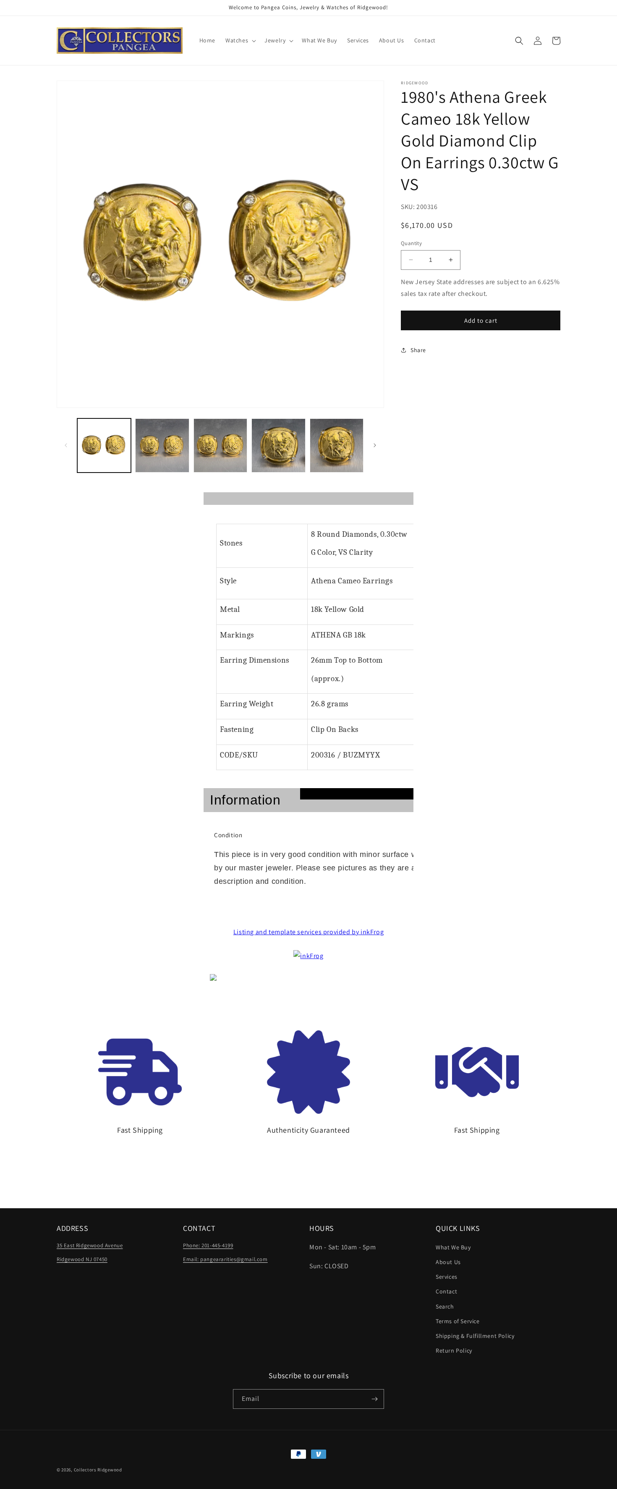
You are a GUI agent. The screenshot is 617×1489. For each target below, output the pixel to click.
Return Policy (454, 1350)
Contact (446, 1291)
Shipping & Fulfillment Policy (475, 1336)
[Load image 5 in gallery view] (336, 445)
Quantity (411, 243)
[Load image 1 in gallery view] (104, 445)
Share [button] (418, 350)
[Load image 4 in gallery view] (278, 445)
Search (445, 1306)
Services (447, 1276)
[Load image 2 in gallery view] (162, 445)
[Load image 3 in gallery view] (220, 445)
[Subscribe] (374, 1399)
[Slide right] (375, 445)
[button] (239, 40)
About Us (448, 1262)
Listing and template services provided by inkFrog (308, 931)
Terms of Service (458, 1321)
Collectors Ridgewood (98, 1470)
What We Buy (453, 1247)
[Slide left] (66, 445)
